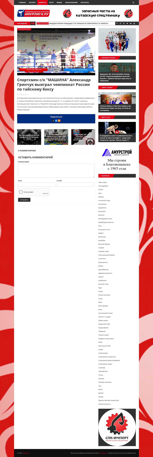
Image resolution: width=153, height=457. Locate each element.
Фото (51, 2)
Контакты (85, 2)
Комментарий (23, 162)
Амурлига (26, 453)
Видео (59, 2)
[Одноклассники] (59, 120)
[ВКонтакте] (56, 120)
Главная (22, 2)
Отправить (24, 200)
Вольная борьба (44, 23)
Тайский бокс (24, 29)
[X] (53, 120)
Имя (20, 181)
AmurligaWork (71, 2)
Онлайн (32, 2)
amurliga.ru (103, 453)
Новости (42, 2)
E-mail (59, 181)
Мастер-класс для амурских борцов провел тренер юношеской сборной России (86, 23)
